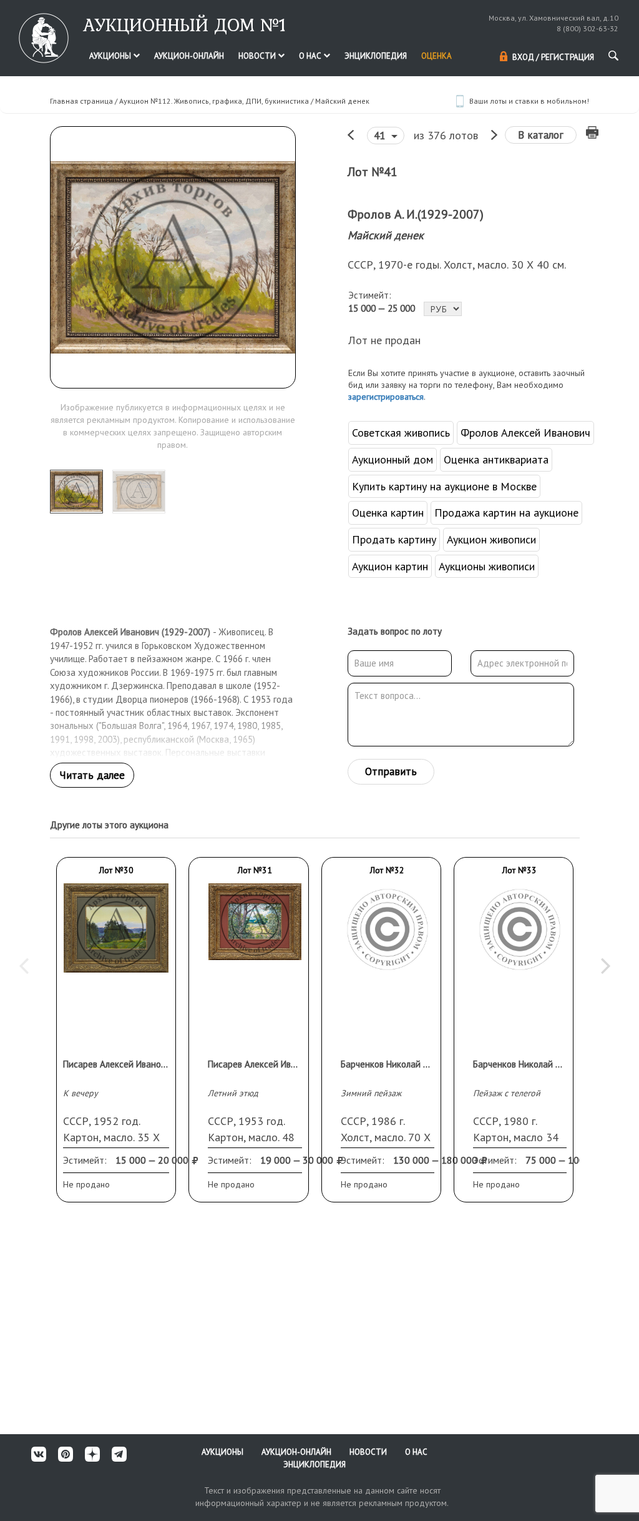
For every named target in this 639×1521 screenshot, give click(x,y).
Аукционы (111, 56)
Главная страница (81, 101)
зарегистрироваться (386, 396)
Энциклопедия (375, 56)
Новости (258, 56)
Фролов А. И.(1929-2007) (416, 214)
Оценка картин (388, 512)
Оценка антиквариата (496, 459)
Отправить (391, 771)
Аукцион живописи (491, 539)
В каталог (540, 135)
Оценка (436, 56)
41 (381, 135)
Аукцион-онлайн (189, 56)
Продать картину (394, 539)
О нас (311, 56)
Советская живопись (401, 432)
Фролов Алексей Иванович (525, 432)
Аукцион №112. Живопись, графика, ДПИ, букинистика (214, 101)
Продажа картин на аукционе (506, 512)
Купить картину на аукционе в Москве (444, 486)
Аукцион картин (390, 566)
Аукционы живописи (487, 566)
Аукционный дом (392, 459)
